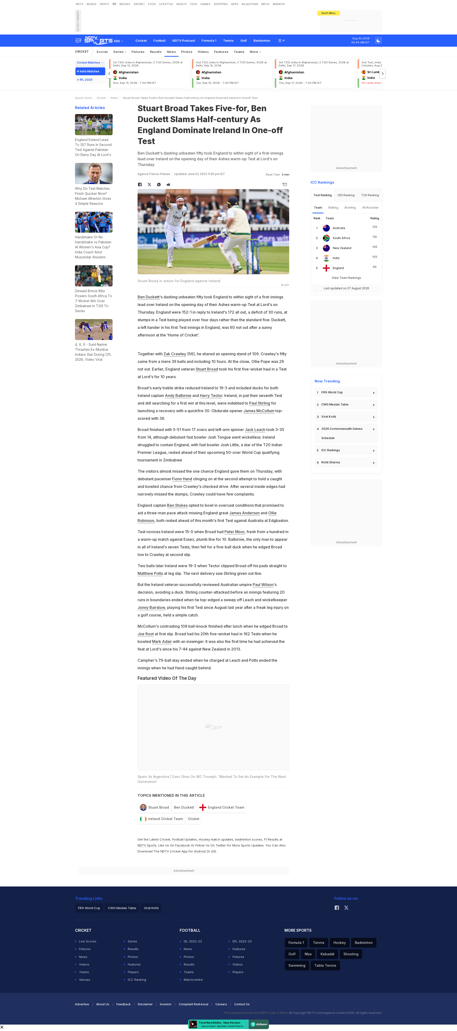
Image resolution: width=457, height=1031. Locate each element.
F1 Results (271, 839)
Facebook (182, 845)
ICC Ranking (137, 979)
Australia (339, 228)
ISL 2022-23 (193, 941)
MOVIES (124, 4)
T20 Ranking (370, 195)
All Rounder (370, 207)
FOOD (152, 4)
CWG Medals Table (334, 404)
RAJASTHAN (250, 4)
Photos (186, 52)
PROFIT (104, 4)
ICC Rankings (330, 450)
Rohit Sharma (330, 462)
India (336, 258)
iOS (213, 851)
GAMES (205, 4)
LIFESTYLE (166, 4)
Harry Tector (211, 395)
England (338, 268)
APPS (234, 4)
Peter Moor (234, 531)
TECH (193, 4)
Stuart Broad (207, 369)
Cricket (141, 40)
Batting (333, 207)
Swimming (296, 965)
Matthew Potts (150, 573)
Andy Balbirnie (178, 395)
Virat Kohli (328, 416)
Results (156, 52)
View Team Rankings (346, 278)
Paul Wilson (263, 584)
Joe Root (146, 633)
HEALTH (181, 4)
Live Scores (87, 941)
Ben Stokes (177, 505)
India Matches (89, 71)
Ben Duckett (148, 297)
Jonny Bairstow (151, 607)
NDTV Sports (147, 845)
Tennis (228, 40)
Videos (203, 52)
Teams (239, 52)
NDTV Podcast (183, 40)
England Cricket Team (226, 807)
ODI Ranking (346, 195)
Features (221, 52)
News (171, 52)
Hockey (339, 943)
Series (118, 52)
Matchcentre (193, 979)
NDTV (79, 4)
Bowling (350, 207)
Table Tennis (325, 965)
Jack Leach (255, 429)
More (254, 52)
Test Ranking (322, 195)
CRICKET (139, 4)
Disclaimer (145, 1004)
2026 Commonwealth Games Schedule (342, 433)
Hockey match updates (216, 839)
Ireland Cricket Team (165, 819)
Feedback (123, 1004)
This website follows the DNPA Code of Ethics (256, 1013)
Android (200, 851)
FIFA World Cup (332, 392)
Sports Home (83, 98)
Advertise (82, 1004)
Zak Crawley (175, 353)
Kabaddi (327, 954)
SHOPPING (221, 4)
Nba (308, 954)
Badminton (261, 40)
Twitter (221, 845)
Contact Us (242, 1004)
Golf (243, 40)
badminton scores (248, 839)
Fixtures (138, 52)
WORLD (91, 4)
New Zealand (342, 248)
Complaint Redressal (193, 1004)
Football (159, 40)
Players (133, 972)
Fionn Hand (182, 478)
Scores (102, 52)
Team (318, 207)
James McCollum (258, 410)
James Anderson (244, 512)
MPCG (265, 4)
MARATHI (279, 4)
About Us (102, 1004)
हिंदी (114, 4)
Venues (84, 979)
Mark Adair (162, 641)
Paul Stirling (259, 403)
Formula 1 (209, 40)
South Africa (341, 238)
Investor (166, 1004)
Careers (221, 1004)
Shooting (350, 954)
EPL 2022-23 (242, 941)
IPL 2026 (86, 79)
